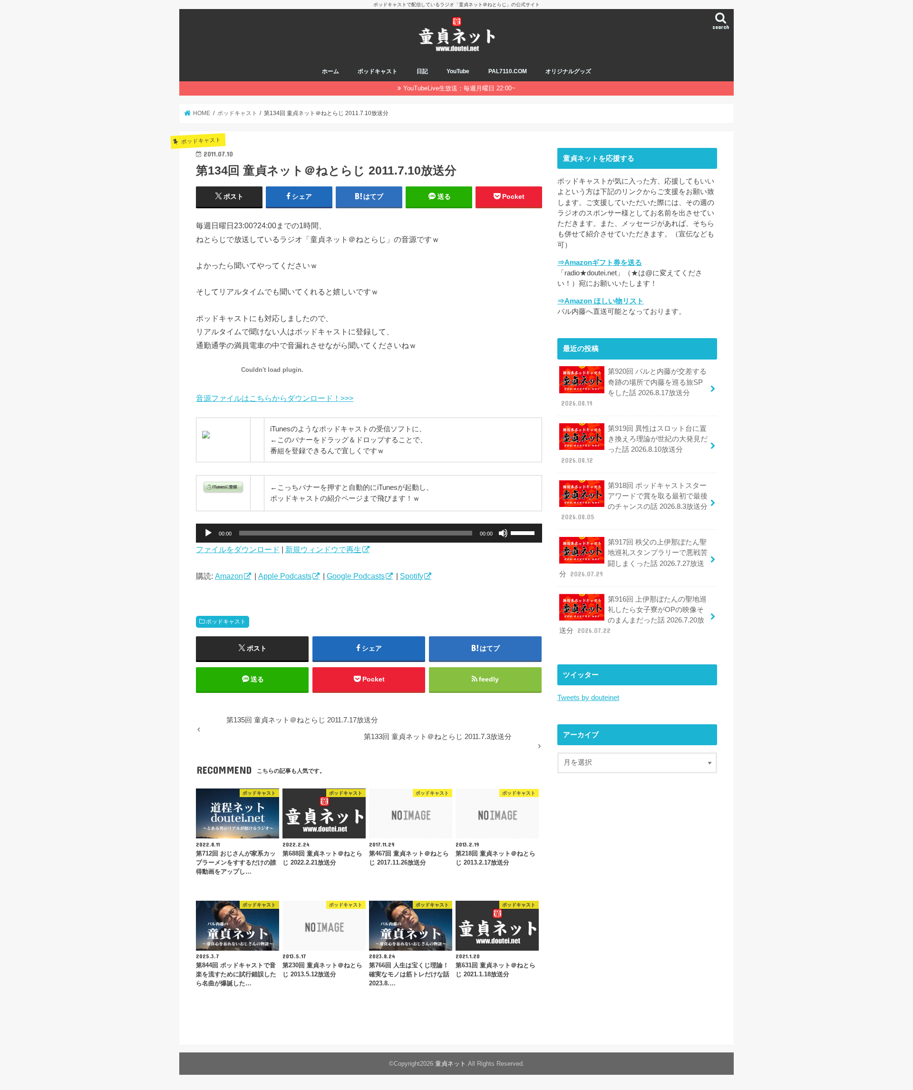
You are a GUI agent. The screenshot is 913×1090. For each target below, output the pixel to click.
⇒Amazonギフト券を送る (599, 262)
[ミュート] (503, 533)
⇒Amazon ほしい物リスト (600, 301)
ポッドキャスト (378, 71)
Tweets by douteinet (588, 697)
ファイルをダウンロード (238, 549)
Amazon (229, 576)
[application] (369, 533)
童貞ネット (450, 1063)
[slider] (524, 532)
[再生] (208, 533)
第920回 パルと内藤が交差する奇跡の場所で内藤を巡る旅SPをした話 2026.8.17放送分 (634, 387)
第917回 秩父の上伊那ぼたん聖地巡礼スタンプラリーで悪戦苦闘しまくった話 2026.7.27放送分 (633, 558)
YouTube (458, 71)
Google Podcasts (356, 576)
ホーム (330, 71)
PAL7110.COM (507, 71)
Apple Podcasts (284, 576)
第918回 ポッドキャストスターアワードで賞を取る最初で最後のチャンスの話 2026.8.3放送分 (634, 501)
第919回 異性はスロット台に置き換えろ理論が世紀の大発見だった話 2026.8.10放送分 (634, 444)
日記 (422, 71)
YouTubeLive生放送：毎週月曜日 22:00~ (459, 88)
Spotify (411, 576)
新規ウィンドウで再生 (323, 549)
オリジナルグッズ (568, 71)
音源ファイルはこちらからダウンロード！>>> (274, 398)
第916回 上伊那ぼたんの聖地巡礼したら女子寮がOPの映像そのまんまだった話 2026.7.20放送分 (633, 615)
